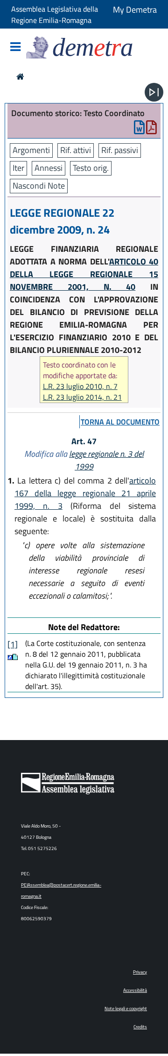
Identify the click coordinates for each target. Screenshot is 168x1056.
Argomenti (31, 150)
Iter (18, 167)
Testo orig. (91, 167)
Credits (140, 1026)
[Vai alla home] (20, 76)
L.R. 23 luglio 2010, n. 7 (80, 386)
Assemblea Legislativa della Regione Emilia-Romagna (54, 14)
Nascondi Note (39, 185)
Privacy (140, 971)
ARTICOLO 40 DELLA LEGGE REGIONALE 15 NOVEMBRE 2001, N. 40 (84, 274)
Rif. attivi (75, 150)
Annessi (49, 167)
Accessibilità (135, 990)
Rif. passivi (119, 150)
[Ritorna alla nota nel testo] (10, 657)
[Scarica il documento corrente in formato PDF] (151, 129)
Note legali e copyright (126, 1008)
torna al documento (120, 421)
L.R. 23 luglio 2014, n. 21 (82, 397)
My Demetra (135, 9)
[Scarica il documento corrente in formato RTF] (139, 129)
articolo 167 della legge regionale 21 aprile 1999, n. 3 (85, 493)
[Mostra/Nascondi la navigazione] (15, 47)
